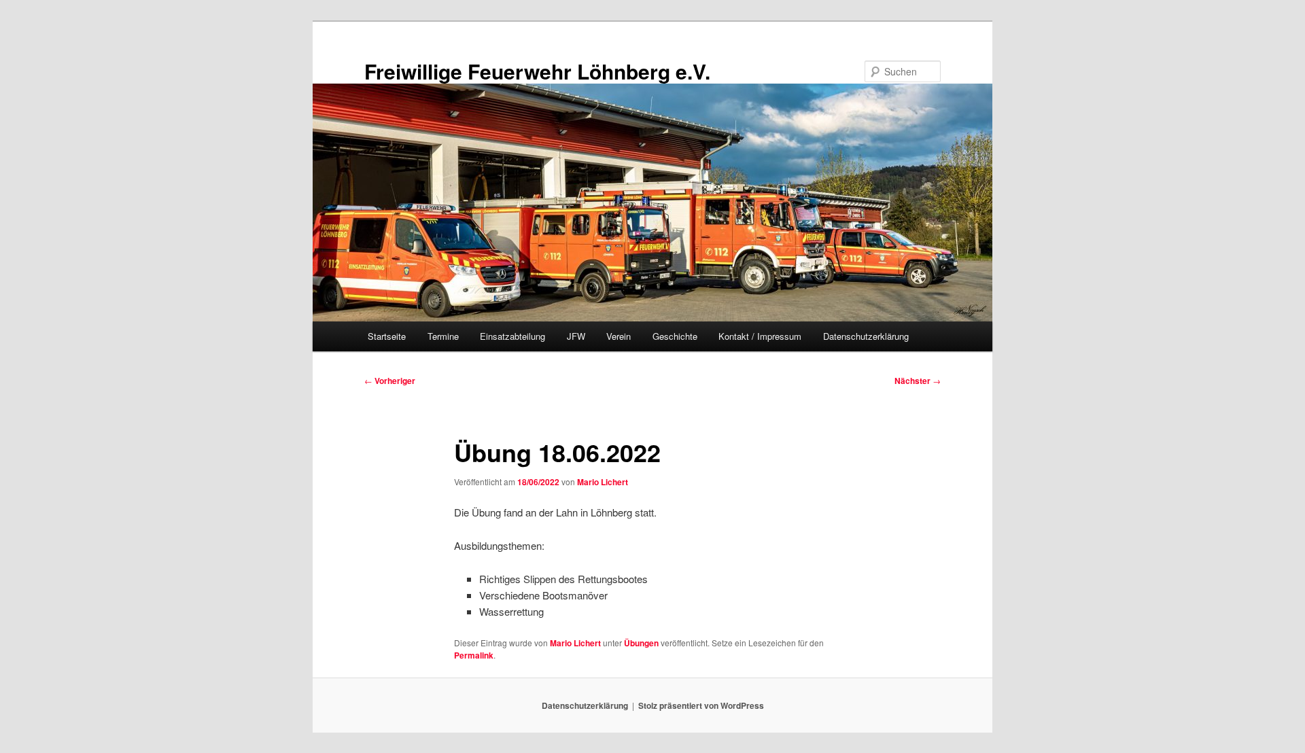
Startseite (387, 336)
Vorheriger (389, 380)
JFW (576, 336)
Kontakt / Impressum (759, 336)
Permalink (473, 655)
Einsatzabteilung (512, 336)
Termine (443, 336)
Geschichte (674, 336)
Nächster (917, 380)
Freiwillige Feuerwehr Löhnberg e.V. (537, 71)
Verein (618, 336)
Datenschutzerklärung (866, 336)
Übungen (641, 643)
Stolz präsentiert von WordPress (701, 705)
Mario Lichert (602, 482)
